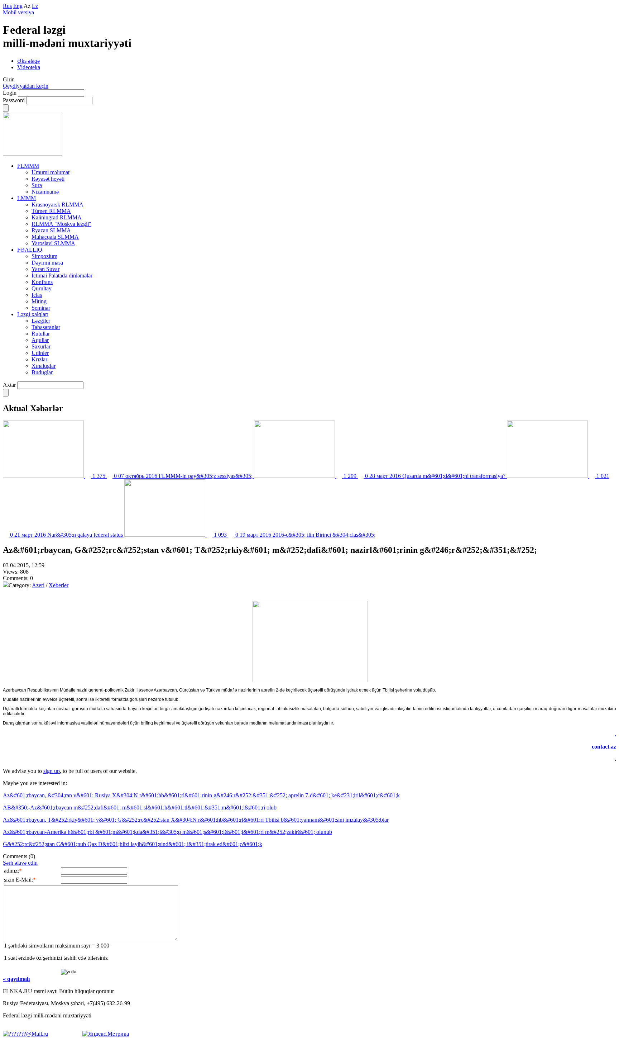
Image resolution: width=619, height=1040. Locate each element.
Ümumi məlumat (50, 172)
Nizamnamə (45, 192)
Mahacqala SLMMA (55, 237)
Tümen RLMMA (51, 211)
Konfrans (42, 282)
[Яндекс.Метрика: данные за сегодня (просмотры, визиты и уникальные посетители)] (105, 1034)
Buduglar (42, 372)
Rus (7, 6)
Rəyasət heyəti (48, 179)
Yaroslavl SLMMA (53, 243)
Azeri (38, 585)
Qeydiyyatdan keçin (25, 86)
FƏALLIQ (29, 250)
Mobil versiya (18, 12)
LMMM (26, 198)
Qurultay (42, 288)
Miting (39, 301)
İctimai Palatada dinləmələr (62, 275)
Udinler (40, 353)
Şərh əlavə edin (20, 863)
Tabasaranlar (46, 327)
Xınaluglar (44, 366)
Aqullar (40, 340)
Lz (35, 6)
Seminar (41, 308)
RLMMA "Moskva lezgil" (61, 224)
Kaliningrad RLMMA (57, 217)
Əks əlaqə (28, 61)
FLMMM (28, 166)
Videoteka (28, 67)
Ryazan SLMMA (51, 230)
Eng (18, 6)
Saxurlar (41, 346)
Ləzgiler (41, 321)
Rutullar (41, 334)
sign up (51, 771)
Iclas (37, 295)
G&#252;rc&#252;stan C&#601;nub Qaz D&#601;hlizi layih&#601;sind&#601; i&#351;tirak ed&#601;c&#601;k (132, 844)
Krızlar (39, 359)
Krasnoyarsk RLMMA (57, 204)
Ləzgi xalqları (32, 314)
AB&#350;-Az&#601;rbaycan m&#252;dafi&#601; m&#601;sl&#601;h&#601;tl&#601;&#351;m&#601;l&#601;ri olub (140, 807)
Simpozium (44, 256)
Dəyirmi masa (47, 263)
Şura (37, 185)
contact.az (604, 747)
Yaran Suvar (45, 269)
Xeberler (58, 585)
